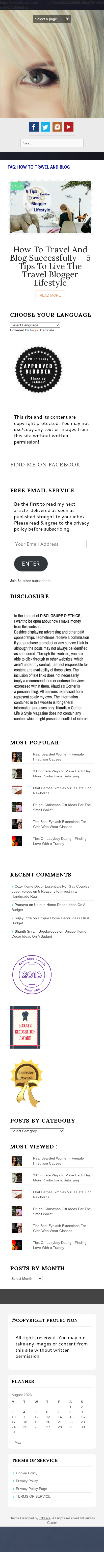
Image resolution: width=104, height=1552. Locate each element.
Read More (50, 295)
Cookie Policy (26, 1473)
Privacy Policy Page (31, 1489)
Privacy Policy (27, 1481)
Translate (46, 330)
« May (16, 1442)
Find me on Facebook (45, 464)
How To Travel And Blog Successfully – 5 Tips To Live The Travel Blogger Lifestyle (50, 266)
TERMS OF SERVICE (33, 1496)
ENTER (31, 563)
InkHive (44, 1518)
